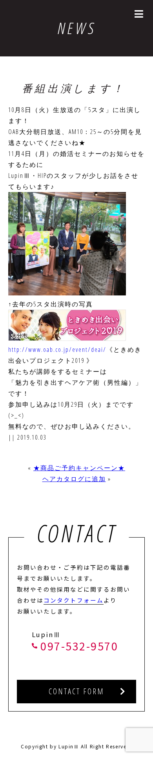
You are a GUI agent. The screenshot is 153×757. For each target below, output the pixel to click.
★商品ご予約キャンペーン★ (79, 468)
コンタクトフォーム (74, 600)
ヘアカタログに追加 (74, 478)
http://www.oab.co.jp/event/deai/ (57, 349)
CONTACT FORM (76, 691)
